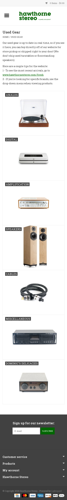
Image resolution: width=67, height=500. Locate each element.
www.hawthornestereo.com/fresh (23, 74)
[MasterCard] (24, 495)
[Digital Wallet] (58, 495)
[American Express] (40, 495)
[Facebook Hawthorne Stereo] (30, 441)
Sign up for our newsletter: (33, 423)
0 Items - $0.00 (56, 3)
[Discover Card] (48, 495)
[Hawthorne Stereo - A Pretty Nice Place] (40, 15)
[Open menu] (6, 15)
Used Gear (17, 37)
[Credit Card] (17, 495)
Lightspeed (56, 491)
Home (6, 37)
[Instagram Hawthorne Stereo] (36, 441)
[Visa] (32, 495)
